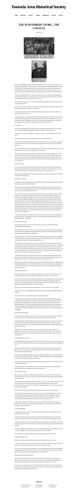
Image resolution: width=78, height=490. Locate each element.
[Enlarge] (52, 38)
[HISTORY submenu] (33, 15)
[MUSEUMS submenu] (25, 15)
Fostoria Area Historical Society (39, 6)
